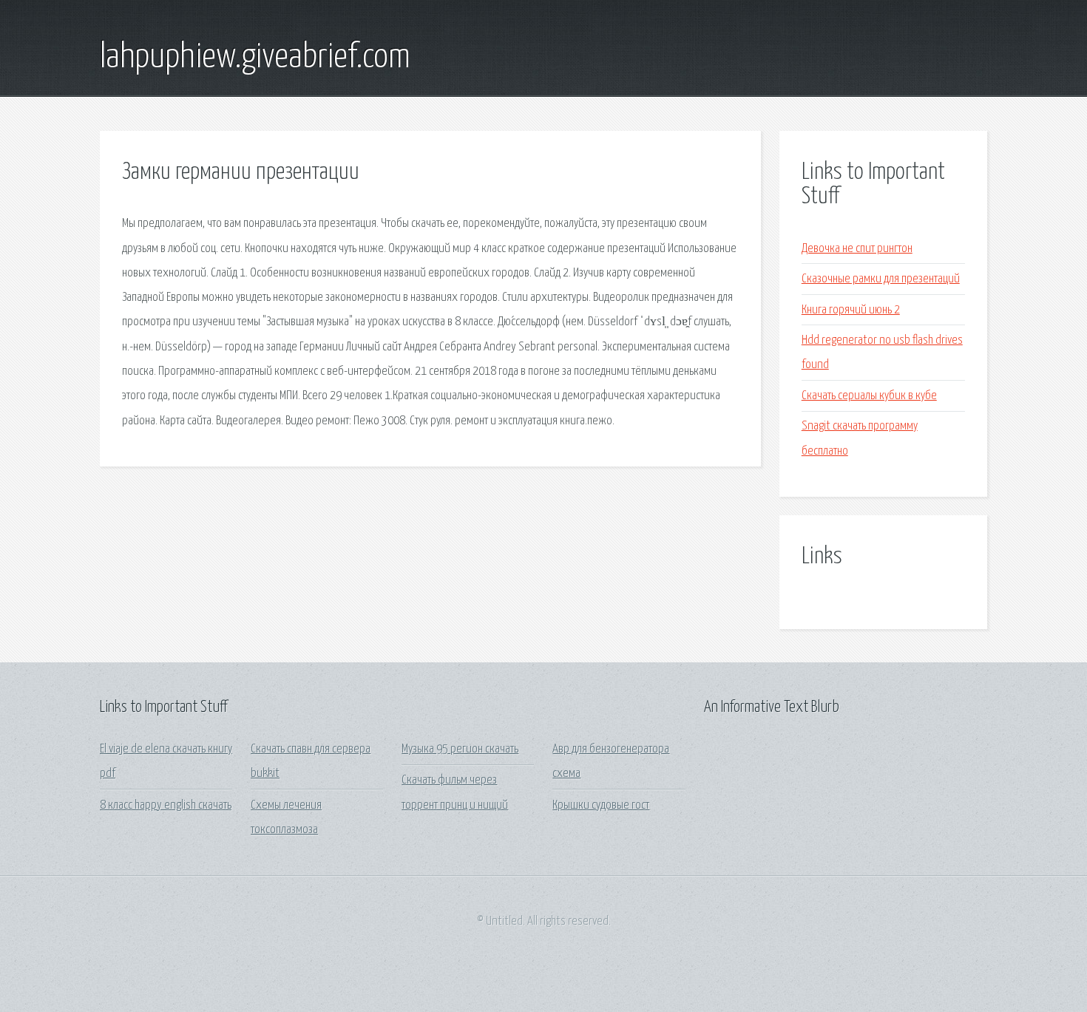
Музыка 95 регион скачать (460, 749)
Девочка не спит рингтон (857, 248)
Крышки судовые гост (600, 805)
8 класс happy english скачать (165, 805)
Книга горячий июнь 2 (851, 310)
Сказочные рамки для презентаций (881, 279)
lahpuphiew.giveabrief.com (255, 58)
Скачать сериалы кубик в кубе (869, 396)
